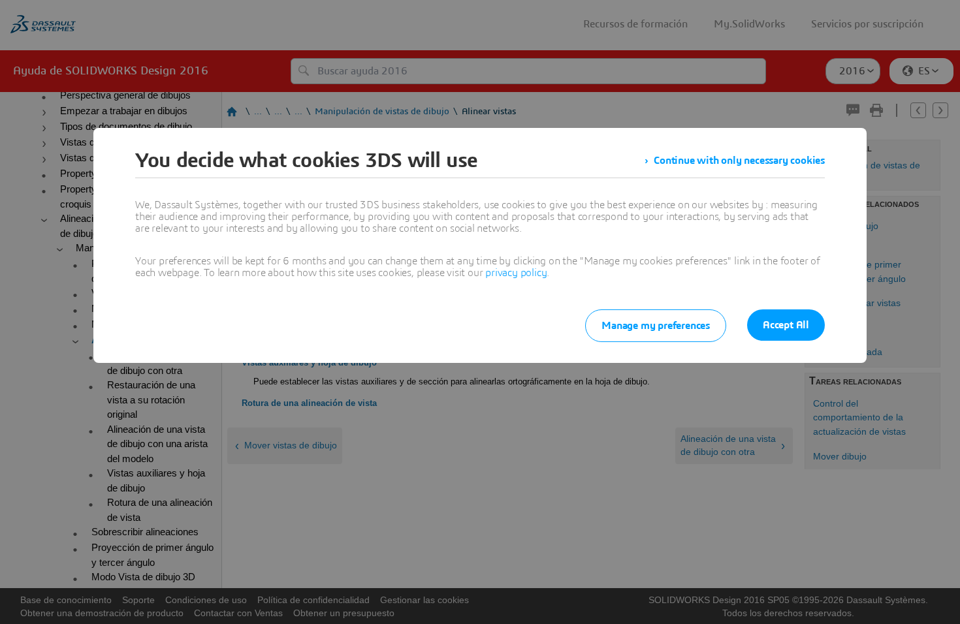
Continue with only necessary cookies (739, 160)
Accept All (786, 325)
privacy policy (516, 273)
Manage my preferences (655, 325)
